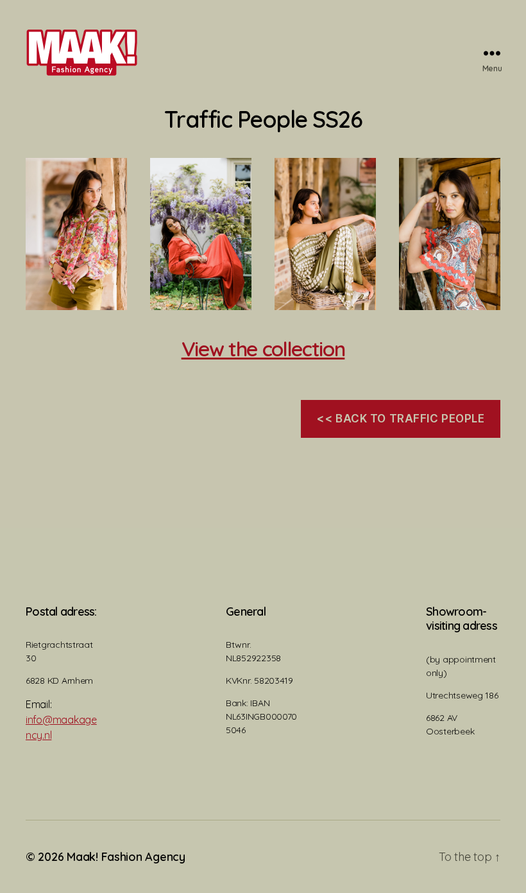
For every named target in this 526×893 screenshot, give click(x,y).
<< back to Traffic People (400, 418)
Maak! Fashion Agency (126, 856)
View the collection (263, 348)
